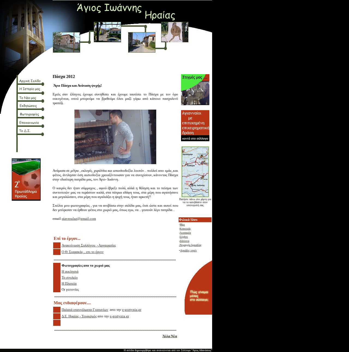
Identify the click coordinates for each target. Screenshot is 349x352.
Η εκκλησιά (70, 271)
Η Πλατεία (69, 283)
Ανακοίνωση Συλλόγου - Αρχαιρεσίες (89, 245)
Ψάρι (182, 224)
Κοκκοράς (185, 228)
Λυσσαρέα (185, 232)
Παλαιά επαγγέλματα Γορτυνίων (85, 310)
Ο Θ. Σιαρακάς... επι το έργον (83, 252)
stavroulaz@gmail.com (79, 218)
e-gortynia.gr (131, 310)
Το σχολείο (70, 277)
